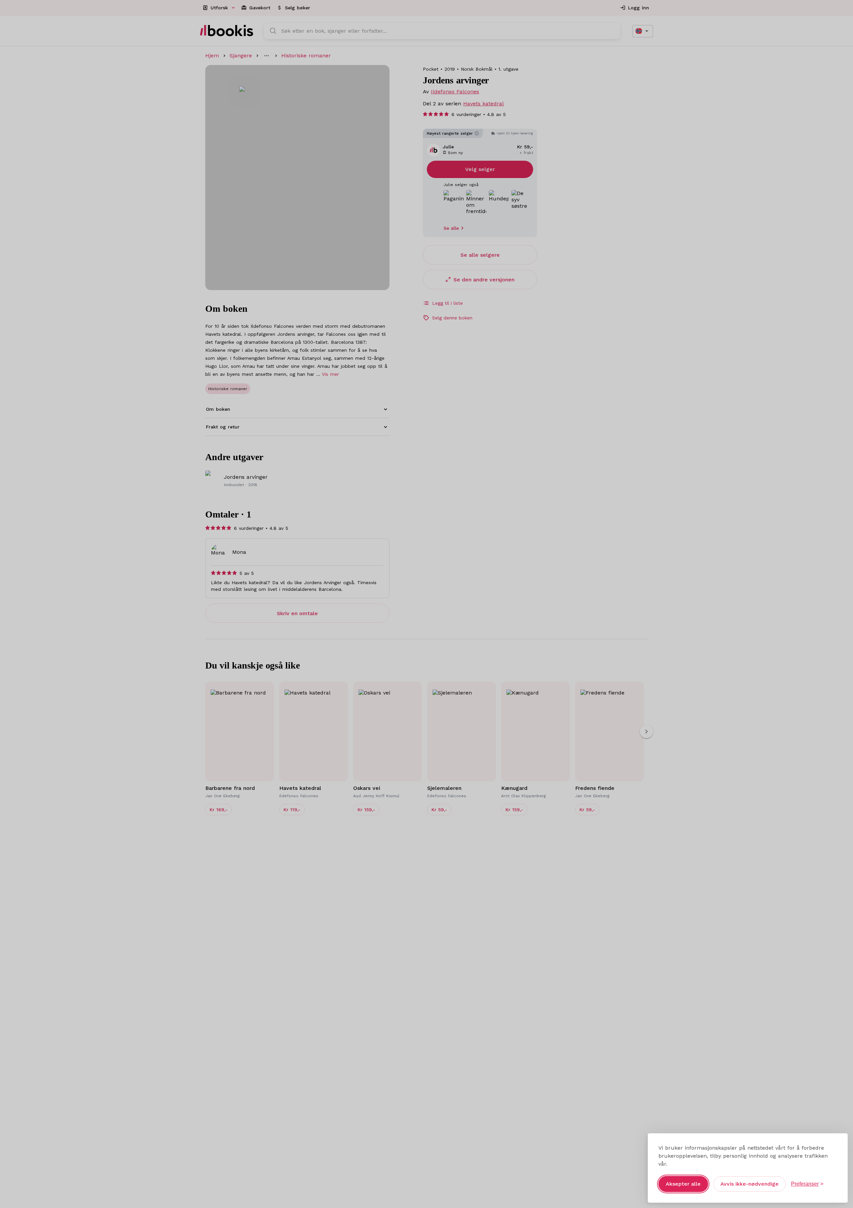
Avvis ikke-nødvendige (749, 1184)
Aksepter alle (683, 1184)
